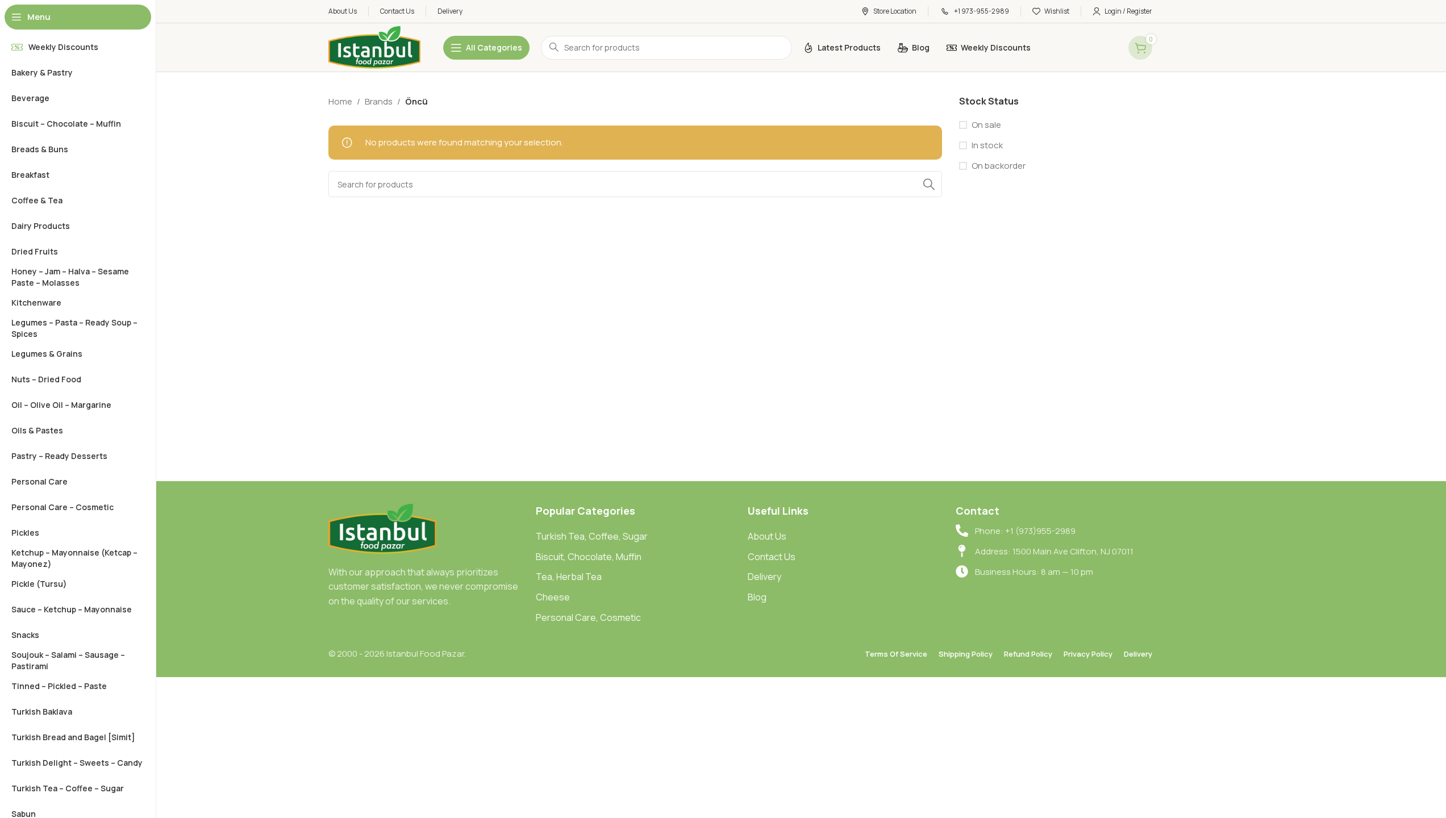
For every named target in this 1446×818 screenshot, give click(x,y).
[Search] (929, 184)
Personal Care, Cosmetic (588, 617)
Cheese (553, 597)
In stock (987, 145)
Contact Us (771, 556)
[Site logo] (374, 47)
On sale (986, 125)
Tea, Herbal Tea (569, 576)
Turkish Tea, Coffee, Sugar (592, 536)
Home (340, 101)
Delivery (764, 576)
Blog (757, 597)
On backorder (999, 166)
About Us (767, 536)
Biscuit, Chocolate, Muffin (588, 556)
